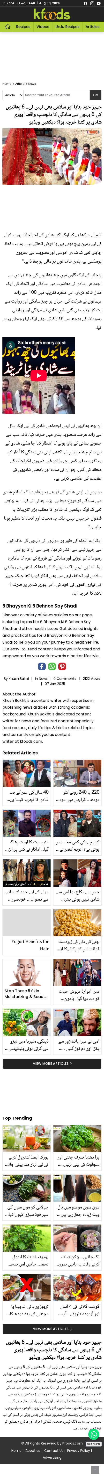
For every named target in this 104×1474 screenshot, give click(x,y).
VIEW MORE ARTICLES (50, 1063)
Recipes (23, 26)
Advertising (52, 1457)
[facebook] (85, 3)
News (43, 678)
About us (32, 1450)
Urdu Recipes (67, 26)
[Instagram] (92, 3)
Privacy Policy (78, 1450)
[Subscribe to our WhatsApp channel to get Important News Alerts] (93, 1434)
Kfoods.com (72, 1443)
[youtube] (98, 3)
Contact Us (53, 1450)
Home (16, 1450)
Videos (43, 26)
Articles (93, 26)
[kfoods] (52, 14)
